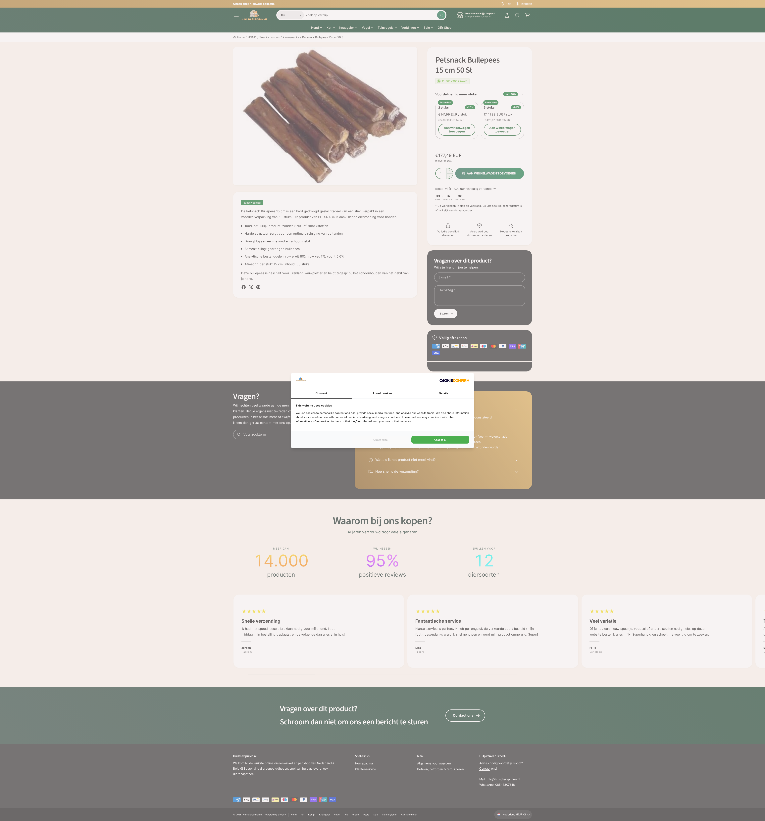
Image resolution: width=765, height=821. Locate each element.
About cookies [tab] (382, 393)
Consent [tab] (321, 393)
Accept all (440, 439)
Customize (380, 439)
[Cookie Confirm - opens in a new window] (454, 380)
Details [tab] (443, 393)
